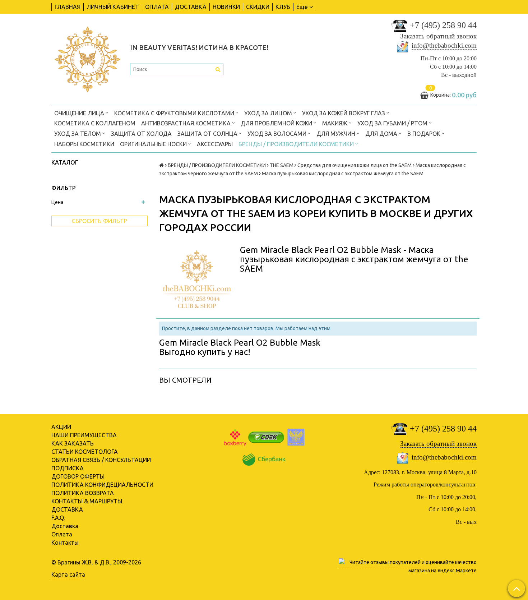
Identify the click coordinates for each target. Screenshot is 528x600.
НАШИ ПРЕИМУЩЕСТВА (84, 435)
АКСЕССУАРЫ (215, 144)
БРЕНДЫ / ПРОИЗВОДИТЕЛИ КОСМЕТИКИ (296, 144)
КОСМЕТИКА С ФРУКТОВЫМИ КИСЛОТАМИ (175, 113)
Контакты (65, 542)
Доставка (64, 526)
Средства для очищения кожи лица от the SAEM (354, 165)
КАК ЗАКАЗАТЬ (72, 443)
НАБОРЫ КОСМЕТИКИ (84, 144)
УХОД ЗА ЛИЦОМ (268, 113)
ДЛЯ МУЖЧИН (336, 133)
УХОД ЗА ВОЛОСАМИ (277, 133)
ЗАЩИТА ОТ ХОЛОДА (141, 133)
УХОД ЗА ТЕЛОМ (78, 133)
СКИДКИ (257, 7)
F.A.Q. (58, 517)
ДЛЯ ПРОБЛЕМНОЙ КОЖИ (277, 123)
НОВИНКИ (226, 7)
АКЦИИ (61, 427)
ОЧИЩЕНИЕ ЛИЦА (80, 113)
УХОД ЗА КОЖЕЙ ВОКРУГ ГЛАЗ (344, 113)
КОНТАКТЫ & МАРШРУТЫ (86, 501)
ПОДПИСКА (67, 468)
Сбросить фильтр (99, 221)
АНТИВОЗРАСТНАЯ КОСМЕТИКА (186, 123)
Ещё (302, 7)
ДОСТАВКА (191, 7)
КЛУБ (282, 7)
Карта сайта (68, 574)
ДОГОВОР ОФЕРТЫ (78, 476)
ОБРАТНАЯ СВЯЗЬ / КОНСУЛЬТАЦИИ (101, 460)
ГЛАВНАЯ (67, 7)
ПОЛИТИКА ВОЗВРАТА (82, 493)
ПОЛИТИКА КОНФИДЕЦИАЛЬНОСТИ (102, 484)
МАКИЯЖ (335, 123)
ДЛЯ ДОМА (382, 133)
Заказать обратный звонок (438, 36)
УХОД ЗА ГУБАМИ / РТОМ (393, 123)
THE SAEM (281, 165)
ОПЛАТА (157, 7)
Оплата (61, 534)
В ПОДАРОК (424, 133)
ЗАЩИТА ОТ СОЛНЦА (208, 133)
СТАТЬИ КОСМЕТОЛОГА (84, 451)
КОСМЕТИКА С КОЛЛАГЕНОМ (94, 123)
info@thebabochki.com (444, 45)
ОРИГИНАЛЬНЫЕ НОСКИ (154, 144)
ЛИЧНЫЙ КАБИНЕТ (113, 7)
